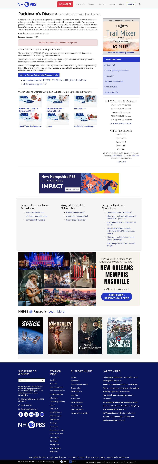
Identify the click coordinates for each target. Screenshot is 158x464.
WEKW (63, 457)
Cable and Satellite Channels (121, 123)
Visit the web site (39, 75)
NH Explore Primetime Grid (36, 216)
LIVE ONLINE (117, 155)
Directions (119, 462)
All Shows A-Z (109, 65)
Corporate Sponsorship (79, 384)
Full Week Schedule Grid (113, 81)
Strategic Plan (54, 444)
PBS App (135, 155)
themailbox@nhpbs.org (29, 409)
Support (112, 4)
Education (102, 4)
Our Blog (53, 380)
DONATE (64, 4)
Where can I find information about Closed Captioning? (121, 238)
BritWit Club (75, 381)
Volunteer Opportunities (79, 413)
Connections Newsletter (35, 220)
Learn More (121, 162)
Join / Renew (130, 462)
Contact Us (108, 76)
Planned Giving (76, 406)
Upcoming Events (77, 409)
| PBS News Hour (120, 384)
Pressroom (54, 427)
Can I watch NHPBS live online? (119, 212)
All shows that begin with (35, 84)
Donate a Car (75, 388)
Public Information (56, 434)
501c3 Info (53, 384)
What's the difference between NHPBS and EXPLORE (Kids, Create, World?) (121, 231)
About (121, 4)
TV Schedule (80, 4)
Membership (75, 399)
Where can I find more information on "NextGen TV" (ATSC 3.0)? (122, 217)
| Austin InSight (120, 402)
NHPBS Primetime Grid (35, 212)
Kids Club (74, 395)
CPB (74, 461)
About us (100, 462)
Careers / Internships (57, 391)
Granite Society (76, 391)
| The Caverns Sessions (119, 413)
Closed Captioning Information (116, 70)
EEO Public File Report (76, 457)
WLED (56, 457)
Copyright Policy (55, 412)
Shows (91, 4)
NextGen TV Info (111, 92)
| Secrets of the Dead (120, 377)
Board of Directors (56, 387)
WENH (49, 457)
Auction (74, 377)
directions (22, 401)
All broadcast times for (54, 80)
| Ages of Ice (112, 381)
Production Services (57, 430)
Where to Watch (110, 87)
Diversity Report (55, 416)
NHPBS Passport (77, 402)
